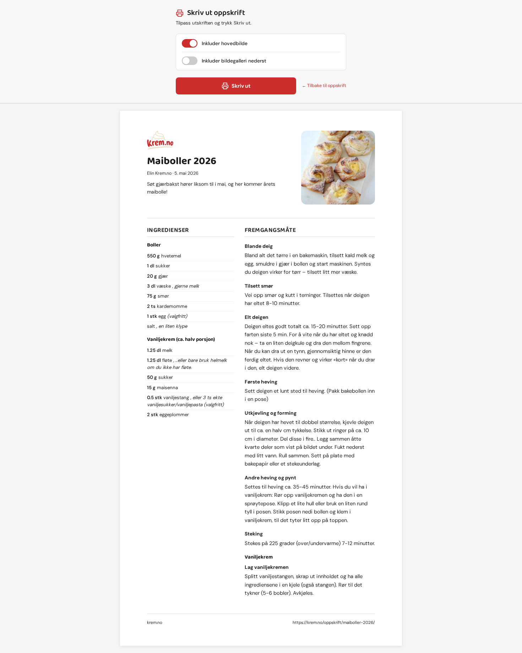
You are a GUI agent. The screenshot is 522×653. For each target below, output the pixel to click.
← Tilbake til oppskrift (324, 85)
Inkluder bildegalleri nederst (234, 61)
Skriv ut (241, 85)
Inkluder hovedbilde (225, 43)
